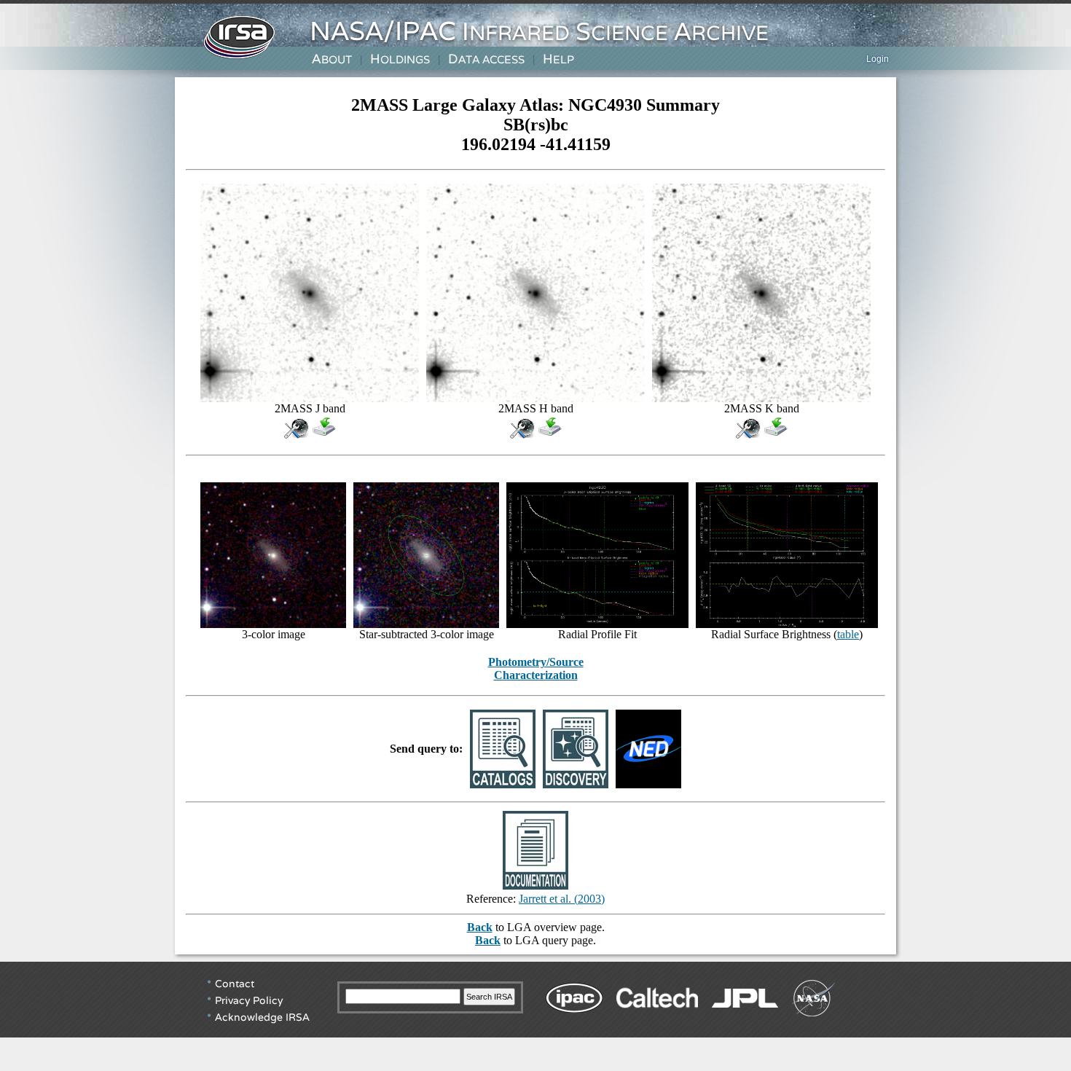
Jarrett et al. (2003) (562, 898)
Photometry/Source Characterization (536, 668)
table (848, 634)
